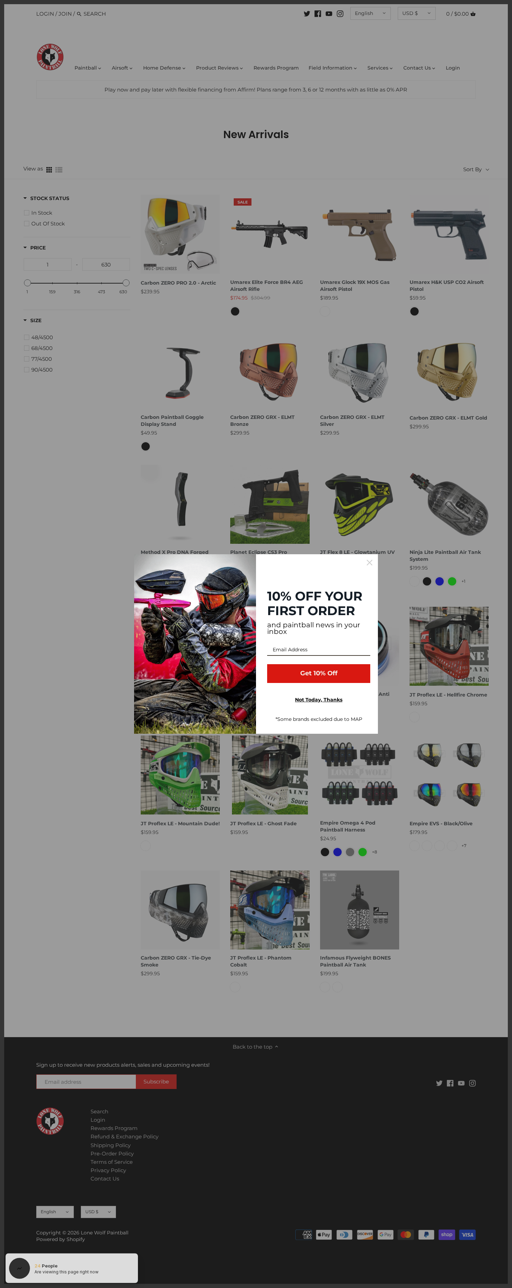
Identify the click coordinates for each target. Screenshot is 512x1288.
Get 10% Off (319, 673)
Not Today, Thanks (318, 700)
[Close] (369, 562)
